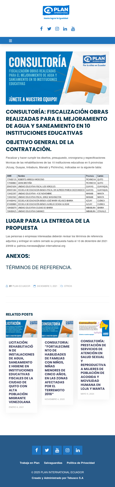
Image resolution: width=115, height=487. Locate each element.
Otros (68, 285)
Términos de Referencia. (39, 267)
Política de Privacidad (81, 463)
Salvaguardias (53, 463)
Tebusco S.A (75, 478)
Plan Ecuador (21, 285)
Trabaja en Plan (30, 463)
